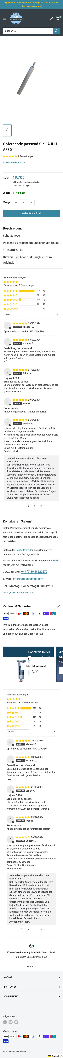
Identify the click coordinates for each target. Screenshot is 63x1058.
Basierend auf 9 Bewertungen (19, 285)
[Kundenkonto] (51, 18)
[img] (20, 323)
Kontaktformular (24, 550)
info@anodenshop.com (28, 579)
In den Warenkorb (31, 213)
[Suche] (56, 31)
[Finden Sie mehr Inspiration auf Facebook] (5, 1022)
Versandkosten (33, 182)
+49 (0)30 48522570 (34, 571)
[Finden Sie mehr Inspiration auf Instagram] (10, 1022)
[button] (10, 156)
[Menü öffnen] (4, 18)
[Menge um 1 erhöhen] (31, 202)
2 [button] (28, 505)
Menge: (7, 202)
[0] (57, 18)
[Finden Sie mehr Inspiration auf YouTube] (16, 1022)
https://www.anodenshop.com (18, 592)
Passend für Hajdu (14, 162)
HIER (55, 560)
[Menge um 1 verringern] (16, 202)
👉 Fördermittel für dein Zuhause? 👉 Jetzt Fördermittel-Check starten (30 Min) (31, 4)
